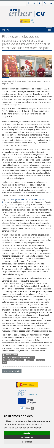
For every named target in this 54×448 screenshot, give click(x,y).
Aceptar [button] (27, 433)
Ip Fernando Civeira (10, 355)
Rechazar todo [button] (27, 437)
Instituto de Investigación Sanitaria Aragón (18, 357)
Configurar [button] (27, 442)
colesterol (40, 360)
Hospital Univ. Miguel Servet (13, 360)
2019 (4, 363)
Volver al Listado (12, 371)
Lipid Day (30, 360)
